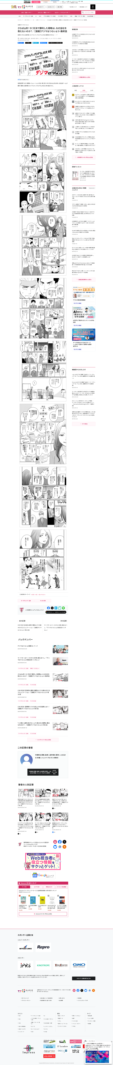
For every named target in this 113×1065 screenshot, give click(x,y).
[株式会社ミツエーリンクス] (25, 947)
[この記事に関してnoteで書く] (59, 608)
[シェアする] (48, 608)
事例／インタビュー (76, 1015)
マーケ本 (24, 887)
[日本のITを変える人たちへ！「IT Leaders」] (63, 1047)
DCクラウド (75, 1)
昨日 (76, 90)
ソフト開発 (67, 1)
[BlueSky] (55, 847)
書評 (73, 1018)
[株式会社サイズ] (61, 965)
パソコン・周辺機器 (61, 887)
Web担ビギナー (41, 7)
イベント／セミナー (76, 1023)
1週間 (83, 90)
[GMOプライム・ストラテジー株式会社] (79, 965)
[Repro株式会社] (43, 947)
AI (36, 16)
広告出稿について (83, 7)
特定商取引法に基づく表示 (46, 1000)
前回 (19, 79)
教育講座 (72, 2)
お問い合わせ (62, 998)
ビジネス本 (36, 887)
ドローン (68, 2)
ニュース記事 (90, 1018)
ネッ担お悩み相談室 (41, 846)
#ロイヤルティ (42, 594)
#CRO (32, 594)
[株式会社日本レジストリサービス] (25, 965)
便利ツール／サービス (62, 1023)
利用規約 (80, 998)
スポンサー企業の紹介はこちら (84, 978)
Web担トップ (20, 20)
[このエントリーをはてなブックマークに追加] (56, 608)
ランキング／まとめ (62, 1026)
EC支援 (76, 2)
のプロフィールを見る (43, 772)
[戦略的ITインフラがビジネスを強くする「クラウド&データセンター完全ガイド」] (49, 1042)
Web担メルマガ (51, 7)
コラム (59, 1021)
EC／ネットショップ (35, 1029)
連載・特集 (59, 7)
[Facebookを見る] (78, 990)
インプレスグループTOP (83, 1000)
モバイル (46, 1029)
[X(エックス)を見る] (81, 990)
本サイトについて (25, 998)
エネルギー (64, 2)
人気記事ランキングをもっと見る (85, 157)
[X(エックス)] (64, 842)
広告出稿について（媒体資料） (46, 998)
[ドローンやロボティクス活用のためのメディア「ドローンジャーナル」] (76, 1052)
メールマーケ (21, 1031)
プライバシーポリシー (26, 1000)
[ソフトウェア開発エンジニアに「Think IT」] (63, 1042)
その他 (45, 1031)
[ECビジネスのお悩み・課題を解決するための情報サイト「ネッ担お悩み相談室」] (49, 1057)
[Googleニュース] (60, 847)
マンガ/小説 (74, 1021)
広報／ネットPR (22, 1029)
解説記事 (90, 1015)
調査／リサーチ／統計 (80, 16)
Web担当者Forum (25, 7)
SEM (32, 1031)
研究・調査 (81, 1)
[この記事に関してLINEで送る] (63, 608)
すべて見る (84, 424)
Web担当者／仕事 (91, 16)
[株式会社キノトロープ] (43, 965)
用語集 (89, 1023)
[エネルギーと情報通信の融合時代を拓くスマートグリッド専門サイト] (76, 1047)
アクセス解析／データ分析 (50, 16)
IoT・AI (71, 1)
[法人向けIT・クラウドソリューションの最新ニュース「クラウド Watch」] (49, 1047)
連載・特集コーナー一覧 (29, 20)
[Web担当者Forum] (25, 991)
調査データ (60, 1018)
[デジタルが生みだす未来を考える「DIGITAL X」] (63, 1052)
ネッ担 (34, 846)
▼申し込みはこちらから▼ (92, 1050)
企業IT (63, 1)
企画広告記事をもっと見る (84, 279)
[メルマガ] (55, 842)
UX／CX (33, 1026)
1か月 (91, 90)
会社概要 (61, 1000)
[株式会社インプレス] (29, 1049)
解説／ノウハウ (61, 1015)
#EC (36, 594)
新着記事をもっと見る (85, 77)
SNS (40, 16)
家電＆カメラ (49, 887)
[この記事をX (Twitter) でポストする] (52, 608)
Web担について (73, 7)
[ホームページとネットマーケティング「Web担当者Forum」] (76, 1042)
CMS (71, 16)
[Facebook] (60, 842)
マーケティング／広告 (28, 16)
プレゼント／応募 (91, 1021)
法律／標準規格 (22, 1026)
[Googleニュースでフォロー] (89, 990)
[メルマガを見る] (74, 990)
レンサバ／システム (48, 1026)
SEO (20, 16)
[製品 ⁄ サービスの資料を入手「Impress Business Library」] (49, 1052)
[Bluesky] (85, 990)
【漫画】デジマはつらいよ (40, 20)
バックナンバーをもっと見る (44, 740)
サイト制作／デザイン (63, 16)
